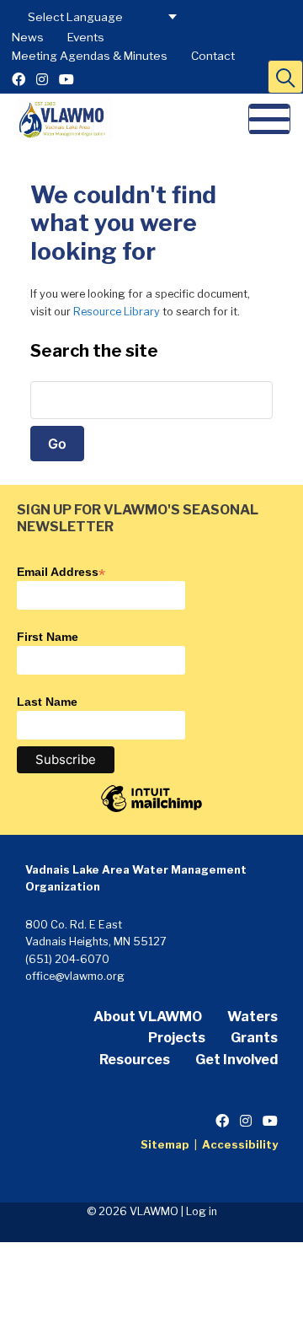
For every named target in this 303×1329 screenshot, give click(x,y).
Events (85, 37)
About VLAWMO (147, 1017)
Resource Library (116, 311)
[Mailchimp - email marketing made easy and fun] (151, 811)
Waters (252, 1017)
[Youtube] (66, 80)
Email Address (61, 571)
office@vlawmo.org (75, 976)
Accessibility (240, 1144)
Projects (176, 1038)
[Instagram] (42, 80)
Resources (134, 1060)
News (28, 37)
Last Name (47, 701)
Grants (254, 1038)
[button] (285, 77)
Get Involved (236, 1060)
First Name (47, 636)
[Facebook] (18, 80)
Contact (213, 55)
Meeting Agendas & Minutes (89, 55)
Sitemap (165, 1144)
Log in (201, 1211)
